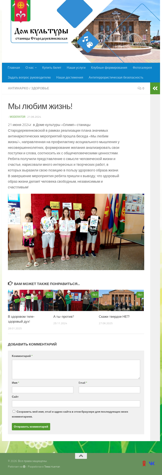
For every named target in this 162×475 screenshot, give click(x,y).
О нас (29, 67)
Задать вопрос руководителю (29, 77)
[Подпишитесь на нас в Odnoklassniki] (144, 463)
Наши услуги (76, 67)
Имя (15, 382)
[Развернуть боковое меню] (155, 88)
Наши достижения (69, 77)
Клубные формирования (109, 67)
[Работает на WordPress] (24, 466)
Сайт (15, 396)
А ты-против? (63, 317)
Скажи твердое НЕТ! (114, 317)
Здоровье (40, 88)
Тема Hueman (52, 466)
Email (83, 382)
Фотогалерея (142, 67)
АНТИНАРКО (18, 88)
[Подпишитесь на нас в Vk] (151, 463)
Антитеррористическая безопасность (116, 77)
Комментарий (22, 356)
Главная (14, 67)
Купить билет (51, 67)
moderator (17, 117)
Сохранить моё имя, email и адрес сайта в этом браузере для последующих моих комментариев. (70, 414)
